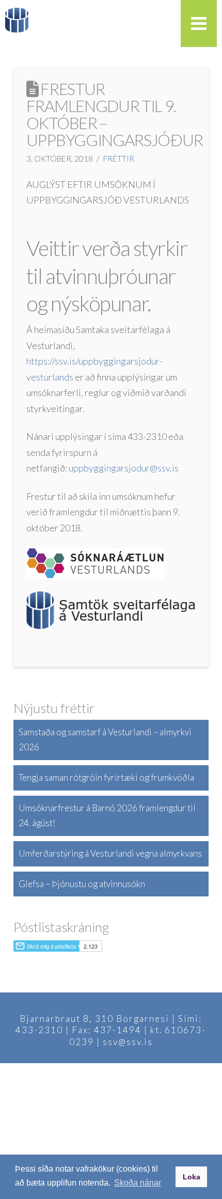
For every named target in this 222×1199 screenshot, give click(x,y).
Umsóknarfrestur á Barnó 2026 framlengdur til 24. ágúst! (107, 815)
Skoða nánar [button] (137, 1182)
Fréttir (118, 158)
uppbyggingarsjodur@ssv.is (124, 468)
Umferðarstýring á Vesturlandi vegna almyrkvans (110, 853)
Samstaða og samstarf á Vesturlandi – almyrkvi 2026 (105, 739)
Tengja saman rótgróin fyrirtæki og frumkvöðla (106, 777)
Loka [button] (191, 1177)
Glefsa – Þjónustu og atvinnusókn (82, 883)
